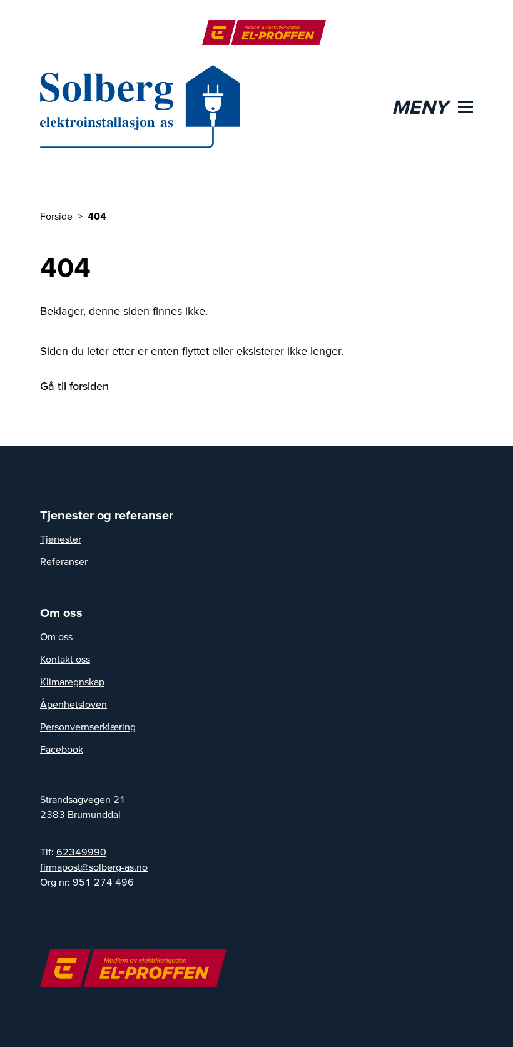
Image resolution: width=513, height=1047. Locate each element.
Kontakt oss (65, 659)
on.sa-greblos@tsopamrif (94, 866)
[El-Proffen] (264, 32)
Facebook (61, 749)
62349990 (81, 851)
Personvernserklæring (88, 726)
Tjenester (60, 538)
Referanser (64, 561)
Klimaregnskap (72, 681)
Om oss (56, 636)
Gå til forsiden (74, 385)
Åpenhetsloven (73, 704)
